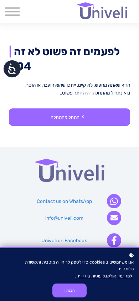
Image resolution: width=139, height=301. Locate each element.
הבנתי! (69, 290)
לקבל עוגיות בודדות (95, 276)
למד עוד (125, 276)
